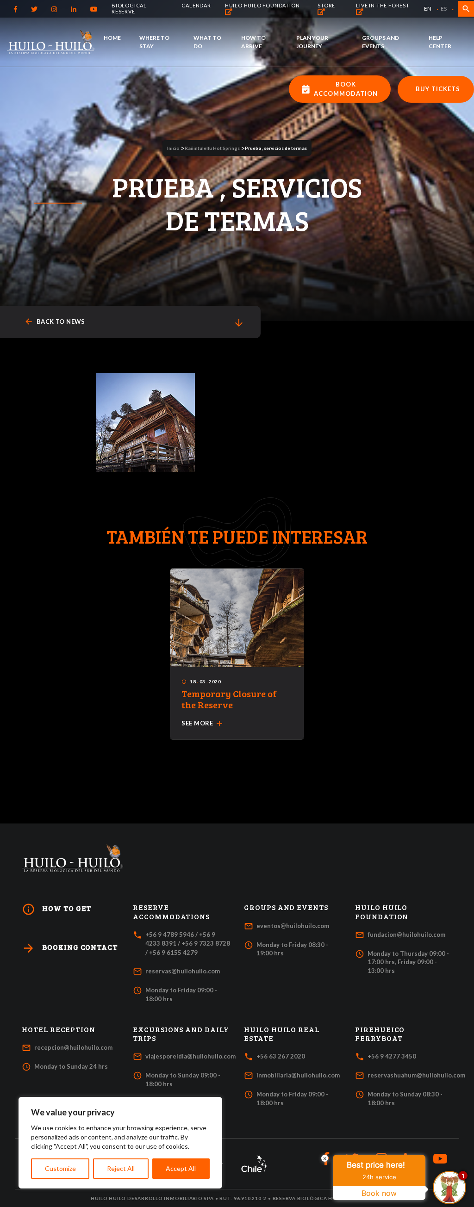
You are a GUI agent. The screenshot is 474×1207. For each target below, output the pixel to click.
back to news (54, 321)
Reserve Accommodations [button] (171, 912)
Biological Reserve (129, 8)
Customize (60, 1168)
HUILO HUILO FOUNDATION (262, 5)
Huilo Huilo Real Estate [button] (281, 1034)
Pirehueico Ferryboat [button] (380, 1034)
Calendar (196, 5)
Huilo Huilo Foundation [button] (381, 912)
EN (427, 8)
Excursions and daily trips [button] (181, 1034)
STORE (326, 5)
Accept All (181, 1168)
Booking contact (70, 948)
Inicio (173, 148)
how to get (56, 909)
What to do (207, 42)
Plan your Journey (312, 42)
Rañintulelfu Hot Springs (212, 148)
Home (112, 37)
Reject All (121, 1168)
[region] (120, 1142)
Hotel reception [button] (58, 1029)
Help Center (440, 42)
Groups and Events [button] (286, 907)
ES (444, 8)
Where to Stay (154, 42)
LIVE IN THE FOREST (382, 5)
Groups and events (380, 42)
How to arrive (253, 42)
